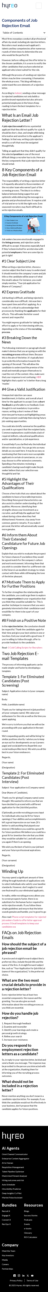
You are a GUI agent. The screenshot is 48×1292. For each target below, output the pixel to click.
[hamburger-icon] (39, 6)
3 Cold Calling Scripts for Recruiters (25, 647)
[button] (44, 33)
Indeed (18, 93)
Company (10, 1245)
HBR (38, 377)
